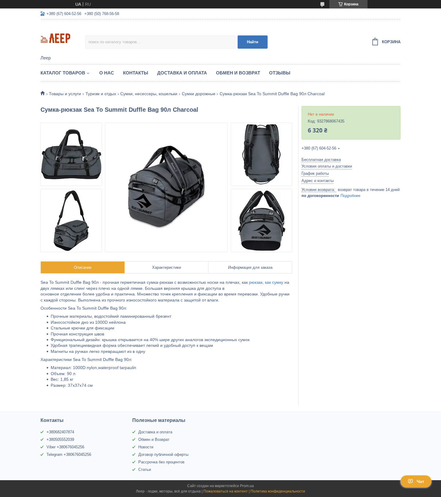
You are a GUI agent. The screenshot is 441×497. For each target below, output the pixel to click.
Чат (420, 481)
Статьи (144, 469)
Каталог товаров (62, 73)
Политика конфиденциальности (277, 491)
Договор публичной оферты (163, 454)
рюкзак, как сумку (266, 282)
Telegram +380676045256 (68, 454)
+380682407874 (60, 432)
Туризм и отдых (101, 93)
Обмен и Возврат (238, 73)
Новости (145, 447)
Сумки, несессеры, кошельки (148, 93)
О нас (106, 73)
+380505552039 (60, 439)
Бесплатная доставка (321, 159)
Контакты (135, 73)
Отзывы (279, 73)
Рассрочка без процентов (161, 462)
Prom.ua (247, 486)
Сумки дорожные (198, 93)
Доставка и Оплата (182, 73)
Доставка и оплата (155, 432)
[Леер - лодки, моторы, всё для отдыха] (62, 38)
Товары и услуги (65, 93)
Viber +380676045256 (65, 447)
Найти (252, 42)
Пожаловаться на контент (225, 491)
